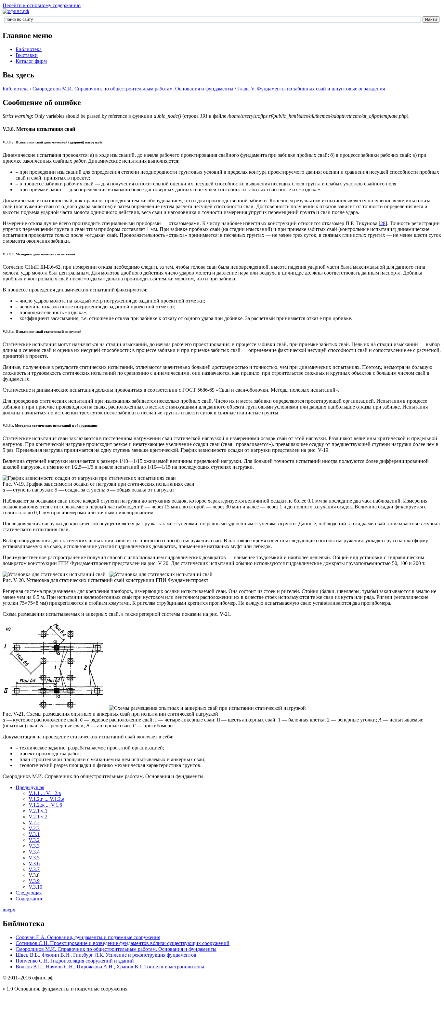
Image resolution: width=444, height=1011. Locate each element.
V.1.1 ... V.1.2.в (45, 793)
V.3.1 (34, 834)
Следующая (29, 893)
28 (382, 223)
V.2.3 (34, 828)
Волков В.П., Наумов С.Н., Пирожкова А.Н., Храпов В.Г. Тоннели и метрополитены (110, 966)
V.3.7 (34, 869)
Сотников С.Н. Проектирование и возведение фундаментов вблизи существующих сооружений (122, 943)
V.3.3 (34, 846)
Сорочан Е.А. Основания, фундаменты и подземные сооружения (88, 937)
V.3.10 (35, 887)
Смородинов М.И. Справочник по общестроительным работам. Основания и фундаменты (133, 88)
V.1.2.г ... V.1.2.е (46, 799)
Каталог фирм (31, 61)
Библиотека (29, 49)
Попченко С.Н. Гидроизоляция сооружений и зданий (75, 961)
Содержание (29, 898)
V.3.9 (34, 881)
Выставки (27, 55)
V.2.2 (34, 822)
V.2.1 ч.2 (38, 816)
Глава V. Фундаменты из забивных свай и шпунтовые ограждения (311, 88)
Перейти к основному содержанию (42, 5)
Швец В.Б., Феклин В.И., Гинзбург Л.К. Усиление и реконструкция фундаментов (106, 955)
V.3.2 (34, 840)
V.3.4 (34, 852)
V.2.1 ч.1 (38, 811)
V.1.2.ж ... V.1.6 (45, 805)
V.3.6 (34, 863)
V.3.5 (34, 857)
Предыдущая (30, 787)
